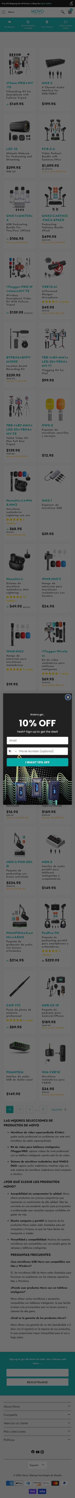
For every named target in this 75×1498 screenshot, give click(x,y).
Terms (32, 783)
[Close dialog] (68, 697)
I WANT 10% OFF (37, 762)
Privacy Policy (20, 783)
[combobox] (12, 751)
